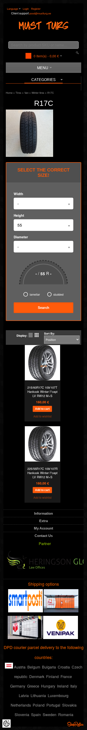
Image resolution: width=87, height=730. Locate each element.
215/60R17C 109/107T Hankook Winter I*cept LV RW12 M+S (42, 391)
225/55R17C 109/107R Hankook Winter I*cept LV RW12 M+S (42, 473)
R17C (50, 92)
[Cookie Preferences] (6, 723)
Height (19, 215)
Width (18, 193)
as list (31, 335)
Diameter (21, 237)
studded (58, 294)
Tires (18, 92)
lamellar (35, 294)
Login (26, 8)
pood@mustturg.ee (40, 13)
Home (9, 92)
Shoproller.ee (75, 724)
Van (26, 92)
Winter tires (38, 92)
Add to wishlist (42, 416)
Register (36, 8)
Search (43, 308)
